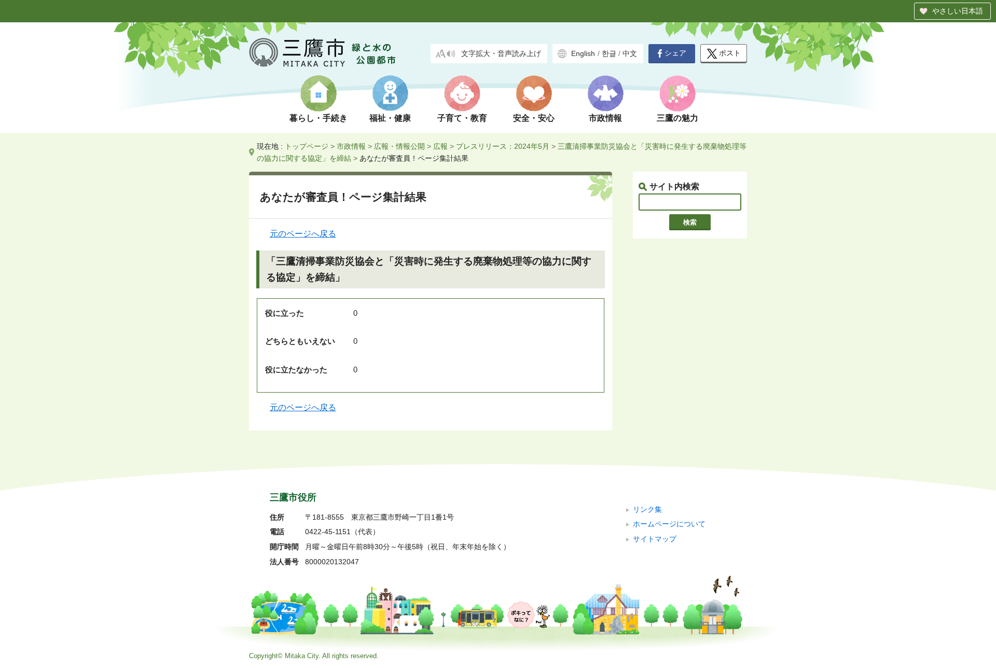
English (583, 54)
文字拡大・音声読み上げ (501, 54)
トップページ (306, 146)
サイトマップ (654, 539)
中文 (629, 54)
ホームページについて (669, 524)
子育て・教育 (462, 118)
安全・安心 (534, 118)
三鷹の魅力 (677, 118)
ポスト (730, 53)
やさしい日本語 (957, 11)
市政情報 (605, 118)
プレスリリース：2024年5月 (502, 146)
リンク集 (647, 509)
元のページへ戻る (303, 233)
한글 (609, 54)
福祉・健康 (390, 118)
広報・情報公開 (399, 146)
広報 (440, 146)
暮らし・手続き (318, 118)
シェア (675, 53)
